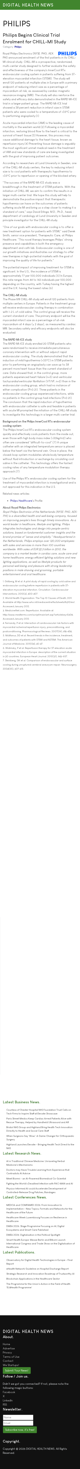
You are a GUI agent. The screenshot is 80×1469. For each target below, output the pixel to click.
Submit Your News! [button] (16, 1370)
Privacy (7, 1352)
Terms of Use (11, 1356)
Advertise (9, 1348)
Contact (8, 1360)
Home (6, 1344)
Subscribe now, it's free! (19, 1429)
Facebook (9, 1392)
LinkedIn (8, 1400)
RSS (5, 1404)
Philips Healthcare (21, 500)
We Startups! (11, 1365)
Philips (18, 46)
